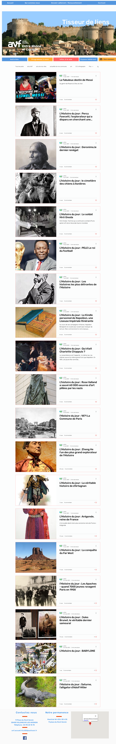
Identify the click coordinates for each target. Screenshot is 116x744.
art (71, 66)
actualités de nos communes (58, 66)
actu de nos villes (41, 66)
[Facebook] (25, 738)
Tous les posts (19, 66)
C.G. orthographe (80, 66)
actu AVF (30, 66)
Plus (90, 66)
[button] (100, 38)
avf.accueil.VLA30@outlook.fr (24, 731)
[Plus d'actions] (97, 76)
